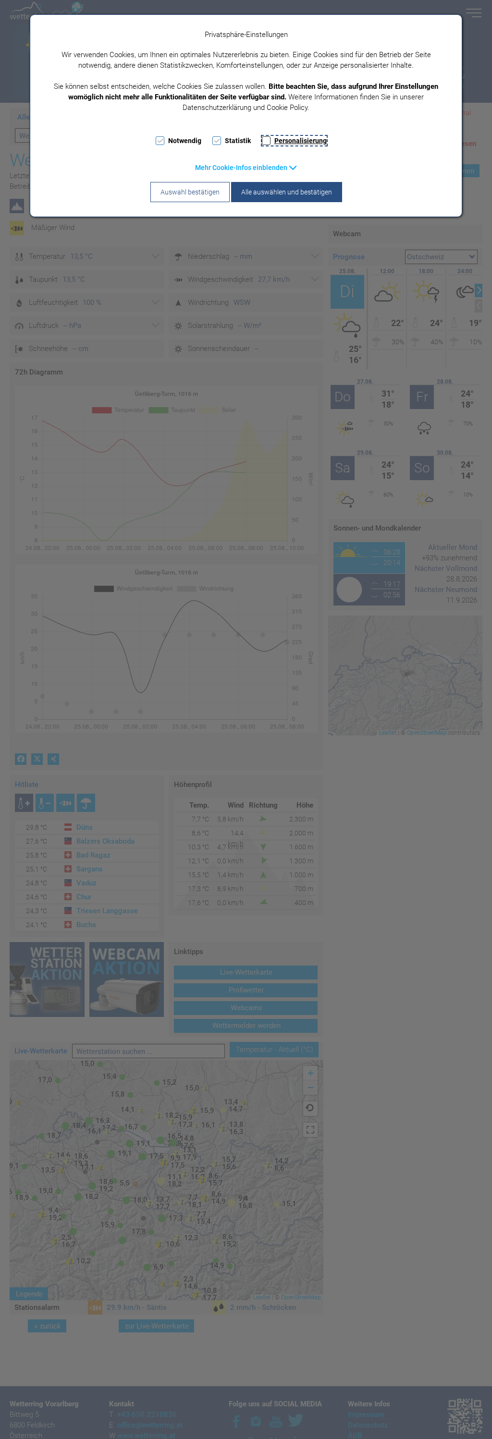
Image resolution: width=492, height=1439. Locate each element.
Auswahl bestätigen (190, 192)
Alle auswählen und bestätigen (286, 192)
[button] (246, 167)
